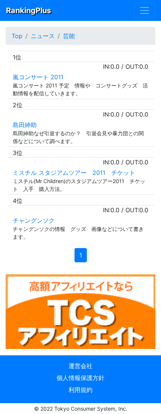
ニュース (43, 36)
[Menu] (144, 10)
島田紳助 (25, 125)
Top (17, 36)
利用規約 (80, 389)
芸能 (69, 36)
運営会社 (80, 366)
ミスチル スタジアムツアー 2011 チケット (77, 172)
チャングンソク (34, 220)
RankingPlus (28, 10)
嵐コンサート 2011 (38, 77)
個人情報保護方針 (80, 377)
